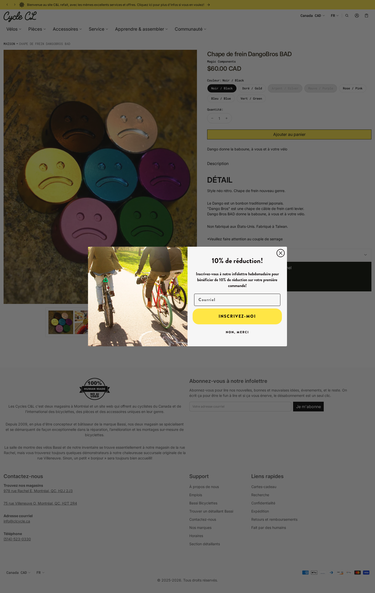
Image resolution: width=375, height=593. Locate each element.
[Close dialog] (280, 253)
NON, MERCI (237, 332)
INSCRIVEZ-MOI (237, 316)
